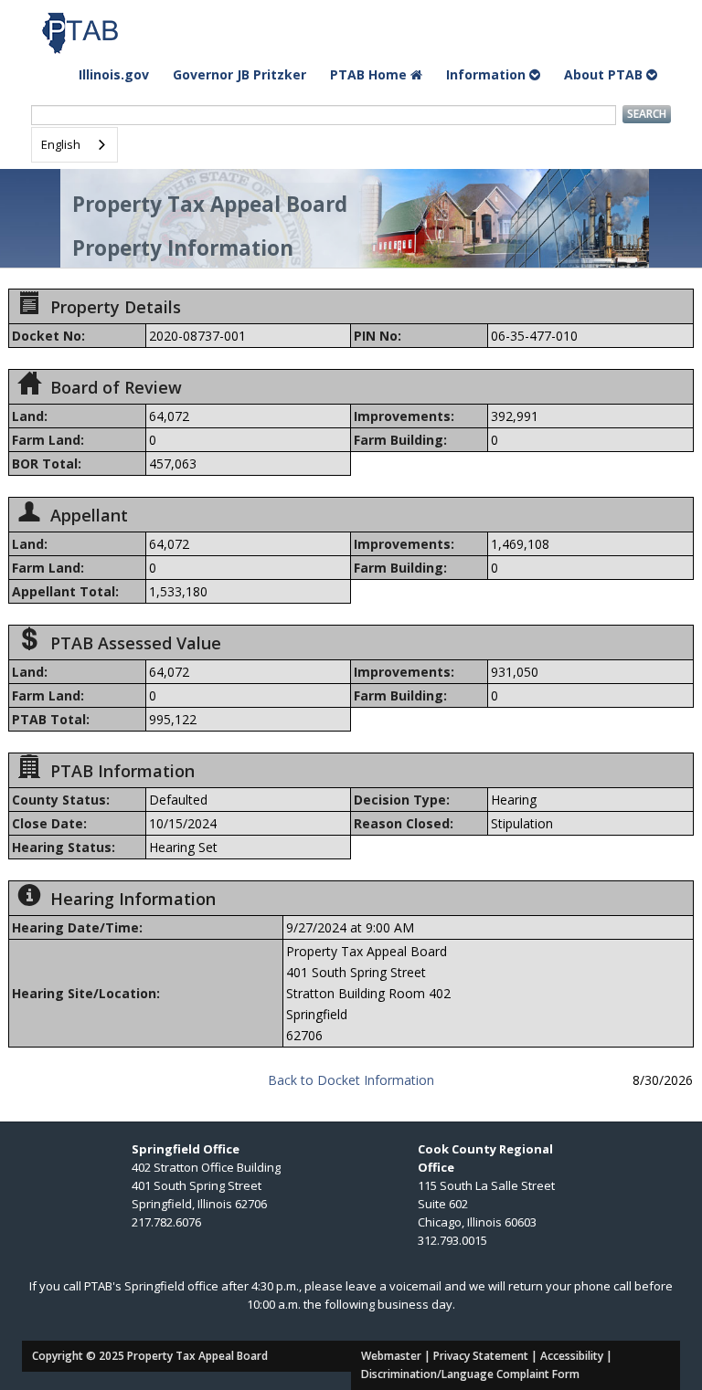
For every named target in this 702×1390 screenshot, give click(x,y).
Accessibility (571, 1356)
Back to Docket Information (351, 1080)
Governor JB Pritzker (239, 74)
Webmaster (391, 1356)
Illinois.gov (114, 74)
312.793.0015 (452, 1240)
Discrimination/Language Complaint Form (470, 1374)
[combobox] (74, 145)
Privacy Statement (480, 1356)
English (60, 144)
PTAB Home (370, 74)
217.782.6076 (166, 1222)
